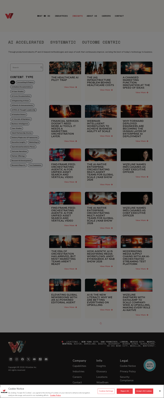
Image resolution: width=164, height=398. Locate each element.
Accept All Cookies (144, 391)
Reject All (125, 391)
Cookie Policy (55, 395)
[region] (82, 391)
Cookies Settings (106, 391)
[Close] (160, 391)
